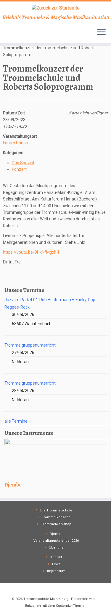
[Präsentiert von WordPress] (98, 598)
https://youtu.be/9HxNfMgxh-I (31, 252)
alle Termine (16, 421)
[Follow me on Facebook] (6, 34)
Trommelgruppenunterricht (30, 345)
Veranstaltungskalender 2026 (56, 541)
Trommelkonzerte (56, 517)
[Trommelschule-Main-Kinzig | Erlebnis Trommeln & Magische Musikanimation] (55, 7)
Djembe (56, 534)
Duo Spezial (23, 162)
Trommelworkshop (56, 524)
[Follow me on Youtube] (11, 34)
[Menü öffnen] (101, 32)
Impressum (56, 571)
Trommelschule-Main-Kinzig (45, 599)
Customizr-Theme (70, 606)
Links (56, 564)
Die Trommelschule (56, 510)
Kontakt (56, 557)
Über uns (56, 547)
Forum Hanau (15, 142)
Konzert (19, 169)
